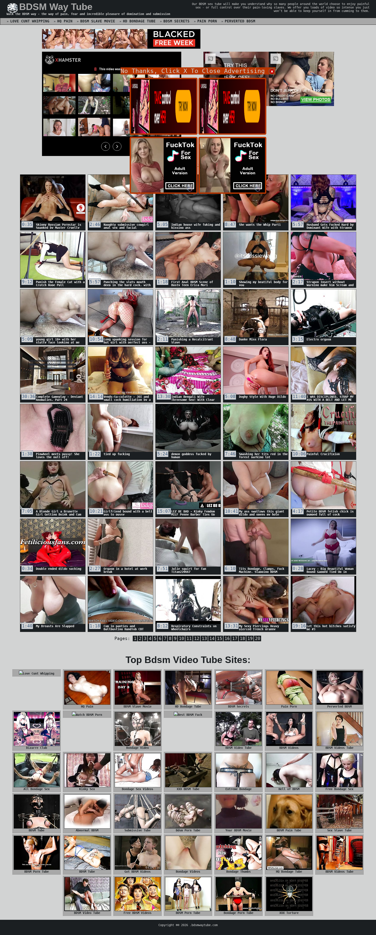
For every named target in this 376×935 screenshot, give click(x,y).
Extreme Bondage (238, 789)
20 (257, 638)
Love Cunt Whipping (29, 21)
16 (227, 638)
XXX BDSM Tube (188, 789)
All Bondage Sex (37, 789)
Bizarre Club (36, 747)
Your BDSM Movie (238, 830)
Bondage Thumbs (238, 871)
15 (219, 638)
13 (204, 638)
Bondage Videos (188, 871)
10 (181, 638)
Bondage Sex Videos (137, 789)
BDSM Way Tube (55, 7)
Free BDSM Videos (137, 913)
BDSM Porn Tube (36, 871)
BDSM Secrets (176, 21)
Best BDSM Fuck (190, 714)
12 (196, 638)
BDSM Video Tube (238, 747)
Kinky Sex (87, 789)
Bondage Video (137, 747)
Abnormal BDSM (87, 830)
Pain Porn (207, 21)
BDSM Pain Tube (289, 830)
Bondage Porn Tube (238, 913)
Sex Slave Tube (339, 830)
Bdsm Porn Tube (188, 830)
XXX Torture (289, 913)
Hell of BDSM (289, 789)
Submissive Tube (137, 830)
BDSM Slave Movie (97, 21)
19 (250, 638)
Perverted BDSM (240, 21)
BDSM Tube (36, 830)
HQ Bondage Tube (289, 871)
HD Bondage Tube (139, 21)
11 (189, 638)
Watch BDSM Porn (89, 714)
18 (242, 638)
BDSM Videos (289, 747)
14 (212, 638)
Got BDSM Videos (137, 871)
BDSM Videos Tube (339, 747)
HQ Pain (64, 21)
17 (234, 638)
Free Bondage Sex (339, 789)
